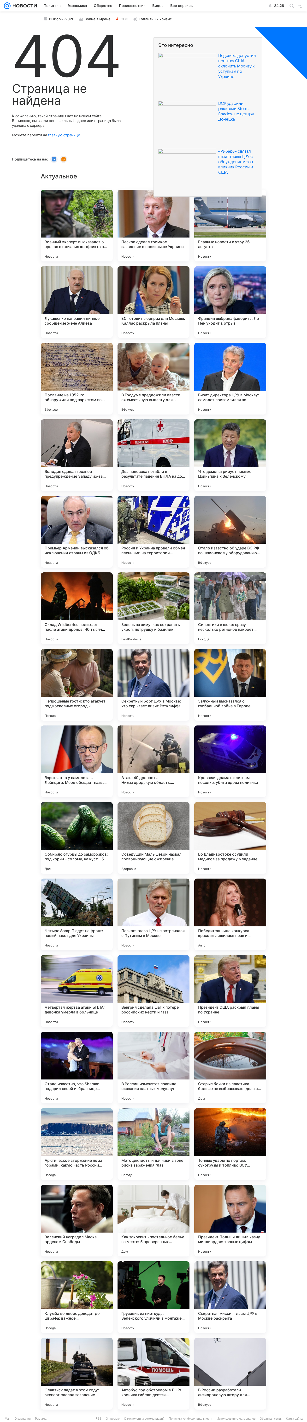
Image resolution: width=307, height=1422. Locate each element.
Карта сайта (294, 1418)
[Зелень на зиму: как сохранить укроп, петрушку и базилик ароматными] (153, 608)
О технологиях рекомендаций (144, 1418)
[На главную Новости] (24, 5)
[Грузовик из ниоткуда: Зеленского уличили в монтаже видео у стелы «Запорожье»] (153, 1297)
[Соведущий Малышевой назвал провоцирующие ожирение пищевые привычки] (153, 838)
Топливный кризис (155, 19)
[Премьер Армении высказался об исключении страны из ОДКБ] (77, 532)
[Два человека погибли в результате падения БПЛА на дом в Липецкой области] (153, 455)
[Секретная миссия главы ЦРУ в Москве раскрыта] (230, 1297)
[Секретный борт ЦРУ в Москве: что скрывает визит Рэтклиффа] (153, 685)
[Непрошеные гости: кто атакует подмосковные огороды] (77, 685)
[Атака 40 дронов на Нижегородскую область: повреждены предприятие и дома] (153, 761)
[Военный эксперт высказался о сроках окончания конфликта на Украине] (77, 225)
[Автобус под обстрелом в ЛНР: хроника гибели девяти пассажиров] (153, 1374)
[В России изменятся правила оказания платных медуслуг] (153, 1067)
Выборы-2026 (61, 19)
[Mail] (7, 5)
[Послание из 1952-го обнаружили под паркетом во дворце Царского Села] (77, 379)
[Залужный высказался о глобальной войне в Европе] (230, 685)
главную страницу (64, 135)
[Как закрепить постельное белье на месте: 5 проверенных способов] (153, 1220)
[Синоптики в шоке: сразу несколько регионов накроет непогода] (230, 608)
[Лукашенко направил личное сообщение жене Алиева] (77, 302)
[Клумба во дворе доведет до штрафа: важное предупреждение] (77, 1297)
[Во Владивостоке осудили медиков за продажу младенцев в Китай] (230, 838)
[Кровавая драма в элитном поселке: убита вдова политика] (230, 761)
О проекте (113, 1418)
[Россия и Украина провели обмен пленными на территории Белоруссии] (153, 532)
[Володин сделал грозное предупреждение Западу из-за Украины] (77, 455)
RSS (98, 1418)
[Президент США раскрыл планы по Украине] (230, 991)
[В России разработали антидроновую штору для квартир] (230, 1374)
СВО (125, 19)
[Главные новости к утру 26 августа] (230, 225)
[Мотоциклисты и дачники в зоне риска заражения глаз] (153, 1144)
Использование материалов (236, 1418)
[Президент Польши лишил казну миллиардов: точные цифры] (230, 1220)
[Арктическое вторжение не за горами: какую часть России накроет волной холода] (77, 1144)
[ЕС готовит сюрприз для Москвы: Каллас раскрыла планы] (153, 302)
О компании (23, 1418)
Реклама (41, 1418)
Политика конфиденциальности (191, 1418)
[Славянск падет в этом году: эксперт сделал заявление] (77, 1374)
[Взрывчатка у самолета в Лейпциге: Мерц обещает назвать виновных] (77, 761)
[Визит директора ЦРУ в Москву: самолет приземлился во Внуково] (230, 379)
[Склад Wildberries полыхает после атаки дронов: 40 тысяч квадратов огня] (77, 608)
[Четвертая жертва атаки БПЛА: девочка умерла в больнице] (77, 991)
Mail (7, 1418)
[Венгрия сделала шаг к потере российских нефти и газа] (153, 991)
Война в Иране (97, 19)
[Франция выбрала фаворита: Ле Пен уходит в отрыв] (230, 302)
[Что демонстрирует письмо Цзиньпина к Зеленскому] (230, 455)
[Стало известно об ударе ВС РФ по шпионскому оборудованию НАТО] (230, 532)
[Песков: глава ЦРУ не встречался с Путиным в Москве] (153, 914)
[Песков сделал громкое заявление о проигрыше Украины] (153, 225)
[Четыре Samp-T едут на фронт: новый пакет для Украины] (77, 914)
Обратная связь (271, 1418)
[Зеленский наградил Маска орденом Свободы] (77, 1220)
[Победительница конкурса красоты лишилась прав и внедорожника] (230, 914)
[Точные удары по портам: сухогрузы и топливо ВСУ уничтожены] (230, 1144)
